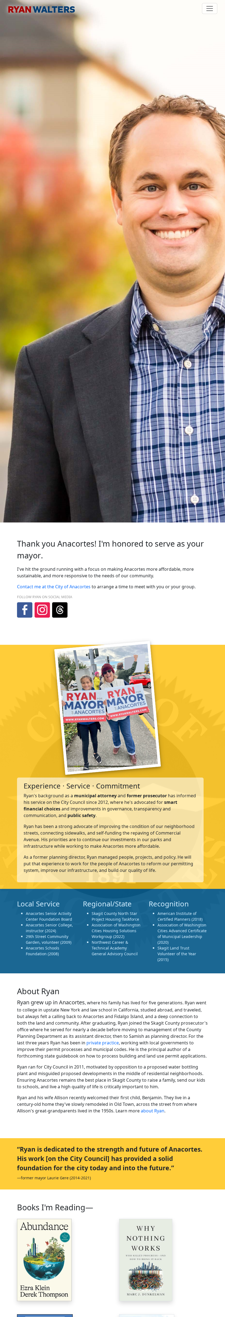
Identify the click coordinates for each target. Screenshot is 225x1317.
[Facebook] (24, 610)
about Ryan (152, 1111)
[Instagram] (42, 610)
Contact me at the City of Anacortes (54, 587)
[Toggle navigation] (209, 8)
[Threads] (60, 610)
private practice (102, 1043)
